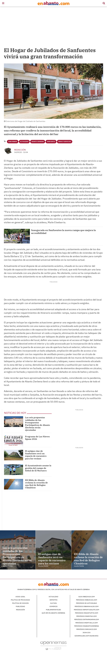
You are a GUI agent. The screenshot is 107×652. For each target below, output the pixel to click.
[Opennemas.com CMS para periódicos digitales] (53, 646)
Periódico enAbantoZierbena (86, 626)
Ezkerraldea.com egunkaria (86, 636)
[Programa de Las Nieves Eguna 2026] (13, 440)
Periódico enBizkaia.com (86, 600)
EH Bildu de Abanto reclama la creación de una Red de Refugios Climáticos (36, 484)
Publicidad (20, 606)
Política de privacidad (20, 600)
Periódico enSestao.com (86, 616)
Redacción (20, 149)
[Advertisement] (53, 27)
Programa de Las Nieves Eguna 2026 (37, 437)
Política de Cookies (20, 603)
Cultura (53, 603)
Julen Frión (7, 566)
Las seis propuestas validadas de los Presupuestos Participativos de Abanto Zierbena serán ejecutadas (37, 423)
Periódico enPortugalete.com (86, 610)
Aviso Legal (20, 597)
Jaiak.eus (86, 632)
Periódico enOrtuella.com (86, 623)
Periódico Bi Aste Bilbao (86, 603)
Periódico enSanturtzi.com (86, 613)
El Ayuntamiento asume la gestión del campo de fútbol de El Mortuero (38, 468)
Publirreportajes (53, 610)
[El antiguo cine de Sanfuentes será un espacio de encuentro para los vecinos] (13, 455)
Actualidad (24, 141)
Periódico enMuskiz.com (86, 629)
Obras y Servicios (64, 141)
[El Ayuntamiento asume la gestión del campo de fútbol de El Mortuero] (13, 469)
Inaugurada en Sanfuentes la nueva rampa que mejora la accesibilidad (63, 231)
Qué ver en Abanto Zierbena (53, 613)
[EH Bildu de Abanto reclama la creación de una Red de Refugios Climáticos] (13, 484)
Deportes (53, 600)
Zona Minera (12, 141)
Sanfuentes (51, 141)
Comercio (53, 606)
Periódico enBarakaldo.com (87, 606)
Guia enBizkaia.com (86, 597)
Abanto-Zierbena (37, 141)
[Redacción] (8, 151)
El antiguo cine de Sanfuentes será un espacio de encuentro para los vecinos (35, 455)
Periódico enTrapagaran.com (86, 619)
